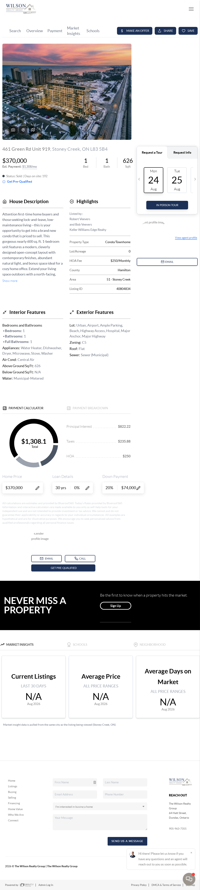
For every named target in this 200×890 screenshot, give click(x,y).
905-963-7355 (178, 828)
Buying (12, 791)
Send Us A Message (127, 841)
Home (11, 780)
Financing (14, 803)
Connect (13, 820)
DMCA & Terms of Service (166, 885)
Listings (12, 786)
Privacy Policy (139, 885)
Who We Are (16, 814)
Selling (12, 797)
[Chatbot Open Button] (189, 879)
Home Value (15, 809)
